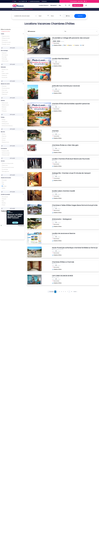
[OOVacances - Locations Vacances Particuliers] (12, 9)
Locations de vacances (35, 1)
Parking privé (5, 121)
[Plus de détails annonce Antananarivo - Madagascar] (34, 223)
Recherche (44, 1)
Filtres (68, 15)
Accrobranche (5, 196)
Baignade (4, 198)
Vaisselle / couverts (6, 44)
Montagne (4, 186)
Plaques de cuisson (6, 38)
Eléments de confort (5, 83)
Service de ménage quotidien (8, 163)
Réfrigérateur (5, 40)
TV (3, 71)
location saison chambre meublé (63, 191)
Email (15, 1)
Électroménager (4, 50)
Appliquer (12, 47)
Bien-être (3, 131)
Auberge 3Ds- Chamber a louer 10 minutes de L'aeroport (71, 173)
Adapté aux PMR (6, 150)
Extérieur (3, 100)
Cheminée (4, 86)
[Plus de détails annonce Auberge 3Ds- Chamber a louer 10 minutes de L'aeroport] (34, 179)
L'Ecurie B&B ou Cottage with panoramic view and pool (70, 38)
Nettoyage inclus (6, 171)
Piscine (4, 140)
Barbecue (4, 106)
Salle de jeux (5, 94)
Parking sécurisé (6, 123)
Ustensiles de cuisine (7, 42)
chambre (55, 131)
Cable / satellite (5, 73)
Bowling (4, 202)
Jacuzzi (4, 138)
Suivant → (76, 291)
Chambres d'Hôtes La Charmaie (63, 262)
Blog (60, 5)
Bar (3, 200)
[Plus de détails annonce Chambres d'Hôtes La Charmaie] (34, 266)
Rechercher (80, 15)
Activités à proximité (5, 194)
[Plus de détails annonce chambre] (34, 135)
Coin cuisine (5, 90)
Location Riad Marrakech (60, 59)
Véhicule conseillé (6, 154)
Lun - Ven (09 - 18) (23, 1)
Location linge (5, 169)
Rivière (4, 188)
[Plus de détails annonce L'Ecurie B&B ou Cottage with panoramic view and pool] (38, 45)
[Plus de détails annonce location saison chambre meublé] (34, 195)
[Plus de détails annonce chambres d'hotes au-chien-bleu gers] (31, 147)
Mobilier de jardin (6, 104)
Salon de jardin (5, 102)
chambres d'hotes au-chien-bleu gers (65, 145)
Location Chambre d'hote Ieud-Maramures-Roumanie (71, 159)
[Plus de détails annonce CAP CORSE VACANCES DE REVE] (34, 279)
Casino (4, 204)
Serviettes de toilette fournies (8, 167)
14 (71, 291)
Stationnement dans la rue (8, 125)
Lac (3, 182)
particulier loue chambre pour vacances (66, 86)
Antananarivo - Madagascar (62, 219)
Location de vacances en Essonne (63, 233)
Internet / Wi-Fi (5, 69)
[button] (69, 5)
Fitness (4, 134)
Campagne (5, 180)
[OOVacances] (18, 5)
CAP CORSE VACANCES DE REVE (62, 276)
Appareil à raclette (6, 36)
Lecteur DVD (5, 77)
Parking (2, 117)
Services (3, 161)
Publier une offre (77, 5)
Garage (4, 119)
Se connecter (74, 1)
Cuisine (2, 33)
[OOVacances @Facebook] (84, 1)
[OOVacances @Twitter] (86, 1)
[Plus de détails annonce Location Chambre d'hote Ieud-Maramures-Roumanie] (34, 163)
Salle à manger (5, 92)
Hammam (4, 136)
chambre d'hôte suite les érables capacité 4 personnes (71, 104)
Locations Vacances (43, 5)
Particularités (4, 148)
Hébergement (53, 5)
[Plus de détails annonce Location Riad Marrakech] (39, 69)
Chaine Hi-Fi (5, 75)
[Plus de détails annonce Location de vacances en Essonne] (34, 237)
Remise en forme (6, 142)
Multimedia (3, 67)
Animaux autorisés (6, 152)
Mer (3, 184)
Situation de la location (6, 177)
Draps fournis (5, 165)
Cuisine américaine (6, 88)
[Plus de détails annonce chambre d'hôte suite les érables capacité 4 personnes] (39, 114)
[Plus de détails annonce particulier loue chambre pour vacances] (32, 92)
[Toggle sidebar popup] (86, 5)
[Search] (65, 5)
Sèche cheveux (5, 61)
